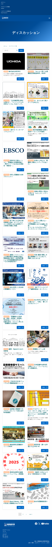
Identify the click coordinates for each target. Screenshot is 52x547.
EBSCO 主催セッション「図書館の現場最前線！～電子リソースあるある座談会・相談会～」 (13, 163)
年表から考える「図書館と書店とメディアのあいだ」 (38, 162)
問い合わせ (5, 536)
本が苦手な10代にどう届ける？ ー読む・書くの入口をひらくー (38, 301)
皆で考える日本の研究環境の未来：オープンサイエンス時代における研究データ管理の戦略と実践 (13, 223)
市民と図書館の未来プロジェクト (13, 175)
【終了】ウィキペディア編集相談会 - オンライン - (38, 289)
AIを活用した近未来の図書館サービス (13, 288)
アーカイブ (5, 537)
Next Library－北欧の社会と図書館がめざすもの (13, 502)
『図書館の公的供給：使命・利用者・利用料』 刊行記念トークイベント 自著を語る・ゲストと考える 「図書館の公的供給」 (21, 320)
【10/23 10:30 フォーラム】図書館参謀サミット (14, 382)
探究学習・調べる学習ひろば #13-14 (38, 445)
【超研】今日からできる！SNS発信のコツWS (38, 473)
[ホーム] (5, 18)
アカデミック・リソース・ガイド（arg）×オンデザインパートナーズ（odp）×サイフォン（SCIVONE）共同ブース (38, 412)
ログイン (3, 3)
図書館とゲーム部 (39, 349)
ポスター (5, 534)
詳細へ (19, 79)
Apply (21, 50)
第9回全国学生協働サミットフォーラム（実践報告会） (13, 474)
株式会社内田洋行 (15, 71)
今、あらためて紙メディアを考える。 (38, 101)
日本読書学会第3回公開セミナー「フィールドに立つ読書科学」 (38, 366)
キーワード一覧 (13, 46)
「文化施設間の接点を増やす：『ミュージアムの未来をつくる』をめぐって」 (13, 102)
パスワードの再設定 (6, 12)
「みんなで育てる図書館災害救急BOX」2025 (38, 72)
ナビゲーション (6, 530)
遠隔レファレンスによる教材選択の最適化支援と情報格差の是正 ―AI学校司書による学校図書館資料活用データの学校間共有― (14, 258)
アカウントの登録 (5, 7)
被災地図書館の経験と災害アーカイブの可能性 (38, 130)
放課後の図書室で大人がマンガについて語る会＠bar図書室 (13, 410)
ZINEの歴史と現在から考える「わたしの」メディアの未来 (38, 193)
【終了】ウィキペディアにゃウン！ (14, 130)
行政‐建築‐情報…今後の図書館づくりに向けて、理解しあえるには (38, 256)
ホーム (5, 46)
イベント (5, 533)
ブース (4, 531)
